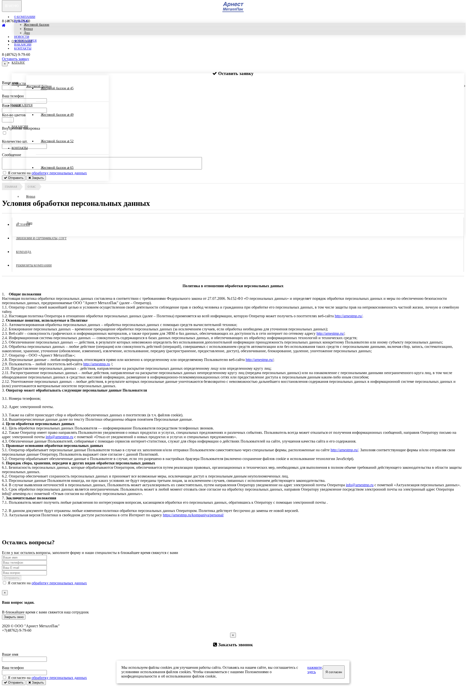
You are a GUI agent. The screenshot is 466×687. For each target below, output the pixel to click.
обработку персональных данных (59, 583)
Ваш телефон (13, 668)
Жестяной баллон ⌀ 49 (57, 115)
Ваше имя (10, 654)
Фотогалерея (25, 40)
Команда (23, 252)
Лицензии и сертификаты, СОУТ (41, 238)
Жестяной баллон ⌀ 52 (57, 141)
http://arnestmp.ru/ (348, 316)
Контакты (22, 48)
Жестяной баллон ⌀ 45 (57, 88)
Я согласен (333, 672)
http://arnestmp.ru (96, 364)
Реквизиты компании (34, 265)
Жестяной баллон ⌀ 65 (57, 167)
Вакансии (22, 44)
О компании (24, 17)
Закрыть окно (14, 617)
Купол (28, 29)
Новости (21, 37)
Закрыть (37, 682)
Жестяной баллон (36, 24)
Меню (13, 6)
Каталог (21, 21)
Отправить (11, 578)
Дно (27, 33)
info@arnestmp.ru (59, 437)
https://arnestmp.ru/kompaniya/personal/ (193, 515)
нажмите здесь (314, 669)
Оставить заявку (15, 59)
